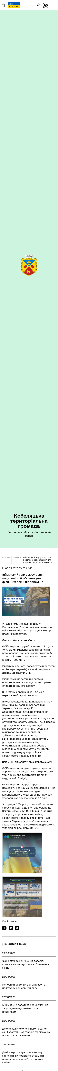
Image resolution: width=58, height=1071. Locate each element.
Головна (6, 557)
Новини (17, 557)
